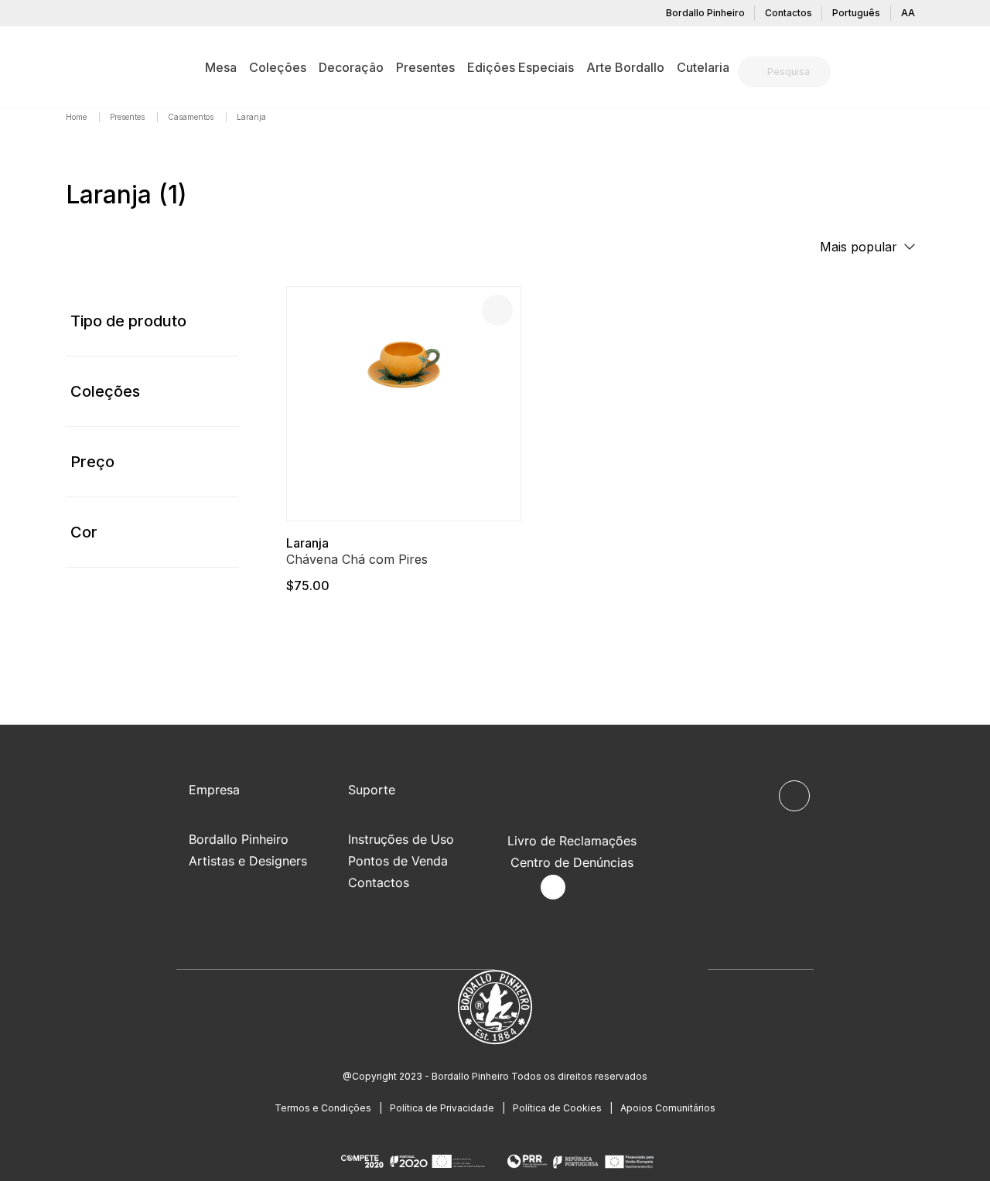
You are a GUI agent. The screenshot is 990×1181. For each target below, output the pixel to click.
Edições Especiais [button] (520, 67)
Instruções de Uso (401, 839)
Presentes (128, 116)
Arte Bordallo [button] (625, 67)
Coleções (105, 391)
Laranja (307, 543)
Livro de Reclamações (572, 840)
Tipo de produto (128, 321)
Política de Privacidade (442, 1108)
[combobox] (793, 72)
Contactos (788, 13)
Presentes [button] (425, 67)
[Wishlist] (497, 310)
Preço (92, 461)
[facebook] (517, 887)
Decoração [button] (351, 67)
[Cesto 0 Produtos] (918, 73)
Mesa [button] (221, 67)
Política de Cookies (557, 1108)
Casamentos (192, 116)
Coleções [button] (277, 67)
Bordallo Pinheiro (705, 13)
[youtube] (589, 887)
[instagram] (553, 887)
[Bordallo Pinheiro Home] (90, 66)
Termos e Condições (323, 1108)
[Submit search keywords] (754, 72)
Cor (83, 532)
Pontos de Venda (398, 861)
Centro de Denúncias (571, 862)
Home (77, 116)
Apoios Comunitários (667, 1108)
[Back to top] (794, 795)
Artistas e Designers (248, 861)
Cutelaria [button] (703, 67)
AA (908, 13)
